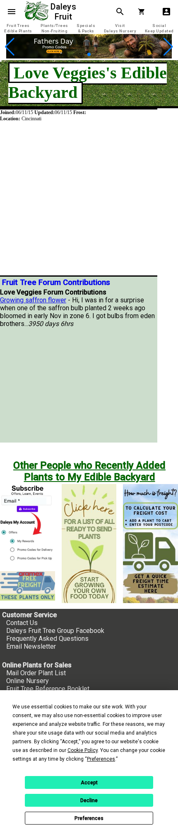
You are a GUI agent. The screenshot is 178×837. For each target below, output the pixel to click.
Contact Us (22, 623)
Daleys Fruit (64, 12)
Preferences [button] (101, 759)
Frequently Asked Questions (47, 638)
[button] (82, 54)
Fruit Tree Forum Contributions (56, 282)
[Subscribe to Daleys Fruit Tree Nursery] (27, 524)
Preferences (89, 818)
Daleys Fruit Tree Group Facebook (55, 631)
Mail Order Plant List (36, 673)
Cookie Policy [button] (82, 750)
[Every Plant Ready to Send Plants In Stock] (89, 543)
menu (12, 12)
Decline (89, 800)
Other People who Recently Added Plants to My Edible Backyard (89, 471)
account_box (166, 12)
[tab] (18, 28)
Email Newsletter (31, 646)
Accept (89, 783)
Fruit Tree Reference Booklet (47, 689)
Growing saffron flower (33, 300)
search (120, 12)
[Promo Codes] (89, 56)
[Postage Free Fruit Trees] (27, 586)
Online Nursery (27, 681)
